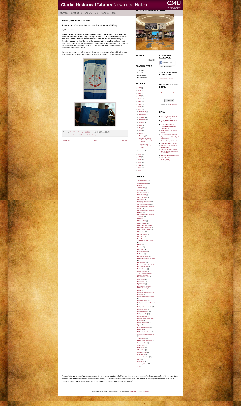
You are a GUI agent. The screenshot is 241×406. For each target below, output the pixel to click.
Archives (83, 135)
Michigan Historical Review (145, 296)
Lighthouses (141, 284)
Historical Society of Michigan (146, 258)
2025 (139, 88)
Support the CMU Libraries (169, 143)
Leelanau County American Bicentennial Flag (146, 146)
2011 (139, 167)
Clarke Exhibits (141, 223)
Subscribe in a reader (166, 79)
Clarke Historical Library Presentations (168, 127)
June (141, 125)
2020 (139, 101)
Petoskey (140, 329)
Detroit (139, 244)
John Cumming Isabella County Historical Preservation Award (144, 275)
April (140, 130)
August (141, 122)
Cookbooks (140, 236)
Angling (139, 185)
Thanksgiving (141, 338)
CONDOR (140, 199)
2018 (139, 106)
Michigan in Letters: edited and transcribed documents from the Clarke (169, 151)
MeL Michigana (165, 157)
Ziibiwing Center (142, 352)
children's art (141, 354)
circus (139, 359)
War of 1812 (141, 345)
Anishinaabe (141, 187)
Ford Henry (140, 249)
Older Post (124, 140)
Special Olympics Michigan (145, 334)
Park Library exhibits (143, 327)
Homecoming (141, 262)
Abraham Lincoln (142, 180)
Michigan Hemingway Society (170, 155)
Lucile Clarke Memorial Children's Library (144, 287)
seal (138, 366)
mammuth (133, 391)
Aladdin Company (142, 183)
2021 (139, 98)
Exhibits (76, 12)
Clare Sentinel (141, 221)
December (142, 111)
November (142, 114)
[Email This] (98, 132)
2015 (139, 157)
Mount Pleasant (142, 316)
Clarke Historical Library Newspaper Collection (144, 226)
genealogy (140, 361)
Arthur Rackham (142, 192)
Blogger (146, 391)
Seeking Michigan (166, 160)
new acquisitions (142, 364)
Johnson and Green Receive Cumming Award (145, 140)
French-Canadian (142, 251)
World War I (140, 347)
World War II (141, 350)
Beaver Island (141, 194)
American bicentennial (74, 135)
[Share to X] (103, 132)
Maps (139, 290)
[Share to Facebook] (106, 132)
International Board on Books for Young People (146, 265)
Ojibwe (139, 325)
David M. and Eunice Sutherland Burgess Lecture (145, 239)
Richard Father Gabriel (144, 332)
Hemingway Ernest (143, 256)
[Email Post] (94, 132)
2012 (139, 165)
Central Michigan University (169, 141)
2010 (139, 170)
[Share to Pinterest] (108, 132)
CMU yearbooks (142, 197)
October (142, 117)
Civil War (140, 218)
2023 (139, 93)
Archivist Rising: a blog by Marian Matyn (169, 146)
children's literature (143, 357)
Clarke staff (140, 232)
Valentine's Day (142, 343)
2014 (139, 159)
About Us (91, 12)
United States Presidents (144, 340)
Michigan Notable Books (144, 307)
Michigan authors (142, 311)
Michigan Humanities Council (146, 303)
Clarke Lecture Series (144, 229)
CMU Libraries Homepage (169, 134)
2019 (139, 104)
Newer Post (66, 140)
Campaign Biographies (144, 201)
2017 (139, 109)
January (142, 151)
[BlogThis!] (101, 132)
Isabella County (142, 269)
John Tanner (141, 279)
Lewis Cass (140, 281)
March (141, 133)
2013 (139, 162)
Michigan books (142, 314)
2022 (139, 96)
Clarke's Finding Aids (167, 124)
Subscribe (108, 12)
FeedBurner (173, 104)
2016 (139, 154)
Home (64, 12)
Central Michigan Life (143, 204)
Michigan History (91, 135)
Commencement (142, 234)
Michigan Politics (142, 309)
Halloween (140, 254)
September (142, 119)
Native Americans (142, 322)
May (140, 128)
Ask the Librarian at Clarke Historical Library (169, 117)
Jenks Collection (142, 271)
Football (139, 247)
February (142, 136)
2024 (139, 90)
